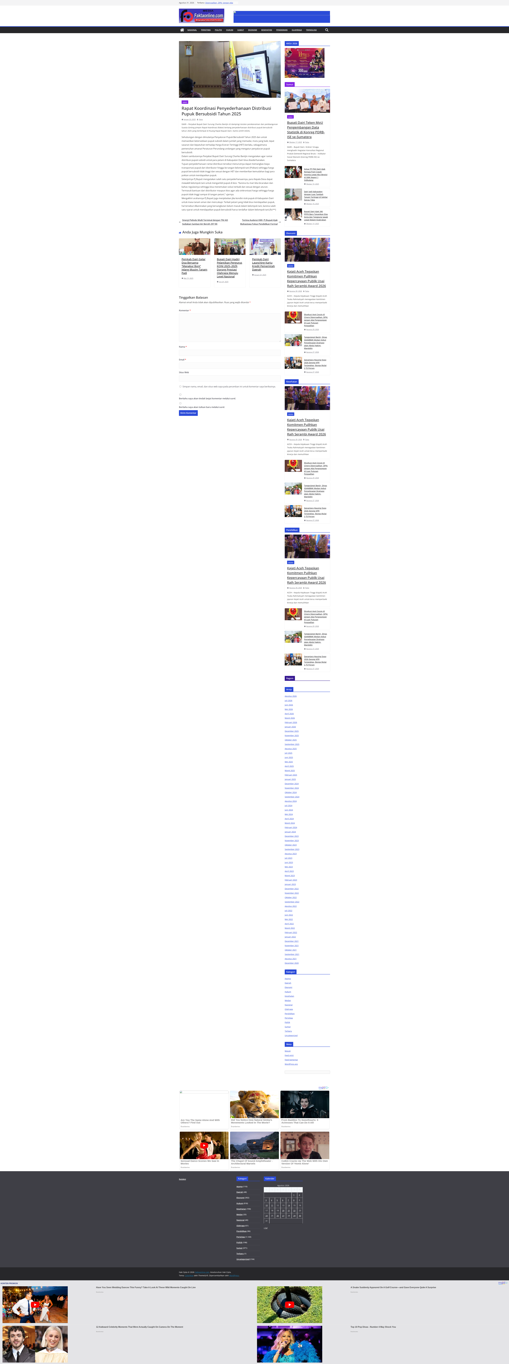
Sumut (240, 30)
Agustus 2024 (291, 801)
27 (283, 1215)
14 (289, 1205)
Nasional (192, 30)
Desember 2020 (292, 963)
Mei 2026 (289, 709)
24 (267, 1215)
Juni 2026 (289, 705)
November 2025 (292, 735)
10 (267, 1205)
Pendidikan (282, 30)
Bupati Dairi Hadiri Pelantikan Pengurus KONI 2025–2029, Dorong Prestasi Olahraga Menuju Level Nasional (229, 267)
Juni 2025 (289, 757)
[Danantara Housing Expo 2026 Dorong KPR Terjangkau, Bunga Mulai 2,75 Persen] (293, 366)
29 (294, 1215)
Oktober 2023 (291, 845)
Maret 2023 (290, 875)
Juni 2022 (289, 915)
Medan (288, 1000)
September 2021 (292, 954)
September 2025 (292, 744)
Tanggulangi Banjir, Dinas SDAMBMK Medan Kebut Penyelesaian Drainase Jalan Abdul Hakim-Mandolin (315, 343)
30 (300, 1215)
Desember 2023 (292, 836)
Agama (288, 978)
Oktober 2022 (291, 897)
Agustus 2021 (291, 958)
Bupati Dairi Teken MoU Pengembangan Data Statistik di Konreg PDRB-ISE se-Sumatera (306, 129)
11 (272, 1205)
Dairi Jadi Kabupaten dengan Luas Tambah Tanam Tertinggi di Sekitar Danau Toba (316, 195)
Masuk (288, 1051)
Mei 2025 (289, 762)
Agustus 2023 (291, 853)
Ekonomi (252, 30)
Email (182, 359)
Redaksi (182, 1179)
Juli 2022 (288, 910)
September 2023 (292, 849)
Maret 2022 (290, 928)
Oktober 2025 (291, 740)
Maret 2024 (290, 823)
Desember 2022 (292, 888)
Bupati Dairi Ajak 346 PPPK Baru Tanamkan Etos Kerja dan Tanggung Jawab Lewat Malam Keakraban (316, 215)
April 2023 (289, 871)
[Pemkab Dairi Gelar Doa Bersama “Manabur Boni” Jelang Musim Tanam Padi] (194, 240)
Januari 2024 (290, 832)
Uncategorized (291, 1035)
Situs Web (184, 372)
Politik (218, 30)
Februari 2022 (291, 932)
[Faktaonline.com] (182, 30)
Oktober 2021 (291, 950)
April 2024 (289, 818)
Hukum (229, 30)
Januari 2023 (290, 884)
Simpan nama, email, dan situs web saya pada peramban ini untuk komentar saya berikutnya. (229, 386)
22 (294, 1210)
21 (289, 1210)
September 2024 (292, 797)
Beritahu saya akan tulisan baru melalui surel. (202, 407)
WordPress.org (291, 1064)
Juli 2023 (288, 858)
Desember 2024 (292, 783)
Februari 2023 (291, 880)
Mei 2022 (289, 919)
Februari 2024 (291, 827)
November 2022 (292, 893)
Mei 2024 (289, 814)
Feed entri (289, 1055)
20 (283, 1210)
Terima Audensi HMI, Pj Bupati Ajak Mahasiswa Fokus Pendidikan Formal (259, 222)
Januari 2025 (290, 779)
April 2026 (289, 713)
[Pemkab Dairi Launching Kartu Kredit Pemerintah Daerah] (265, 240)
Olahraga (297, 30)
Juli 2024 (288, 805)
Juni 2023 (289, 862)
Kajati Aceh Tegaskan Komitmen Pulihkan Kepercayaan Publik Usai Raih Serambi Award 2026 (306, 278)
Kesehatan (266, 30)
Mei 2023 (289, 867)
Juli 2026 (288, 700)
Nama (183, 346)
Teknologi (311, 30)
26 (278, 1215)
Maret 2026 (290, 718)
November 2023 (292, 840)
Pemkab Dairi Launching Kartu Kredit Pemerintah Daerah (263, 264)
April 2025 (289, 766)
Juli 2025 (288, 753)
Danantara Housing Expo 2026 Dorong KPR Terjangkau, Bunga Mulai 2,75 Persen (315, 364)
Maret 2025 (290, 770)
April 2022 (289, 923)
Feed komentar (291, 1059)
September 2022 (292, 902)
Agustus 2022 (291, 906)
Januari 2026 (290, 726)
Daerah (290, 266)
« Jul (265, 1228)
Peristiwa (206, 30)
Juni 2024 (289, 810)
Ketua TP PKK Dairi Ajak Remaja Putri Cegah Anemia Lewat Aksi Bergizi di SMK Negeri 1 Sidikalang (315, 174)
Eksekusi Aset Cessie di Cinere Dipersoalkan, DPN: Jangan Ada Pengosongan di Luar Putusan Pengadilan (316, 320)
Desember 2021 (292, 941)
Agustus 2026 (291, 696)
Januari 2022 (290, 937)
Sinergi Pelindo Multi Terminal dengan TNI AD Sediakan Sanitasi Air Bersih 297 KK (205, 222)
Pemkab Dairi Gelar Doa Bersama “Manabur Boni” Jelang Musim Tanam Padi (194, 266)
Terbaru (288, 1031)
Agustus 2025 (291, 748)
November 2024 (292, 788)
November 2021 (292, 945)
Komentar (185, 310)
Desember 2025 (292, 731)
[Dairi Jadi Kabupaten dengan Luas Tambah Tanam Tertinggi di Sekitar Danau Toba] (293, 198)
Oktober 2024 (291, 792)
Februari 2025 (291, 775)
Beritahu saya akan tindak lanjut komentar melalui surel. (207, 398)
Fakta (201, 119)
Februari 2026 (291, 722)
